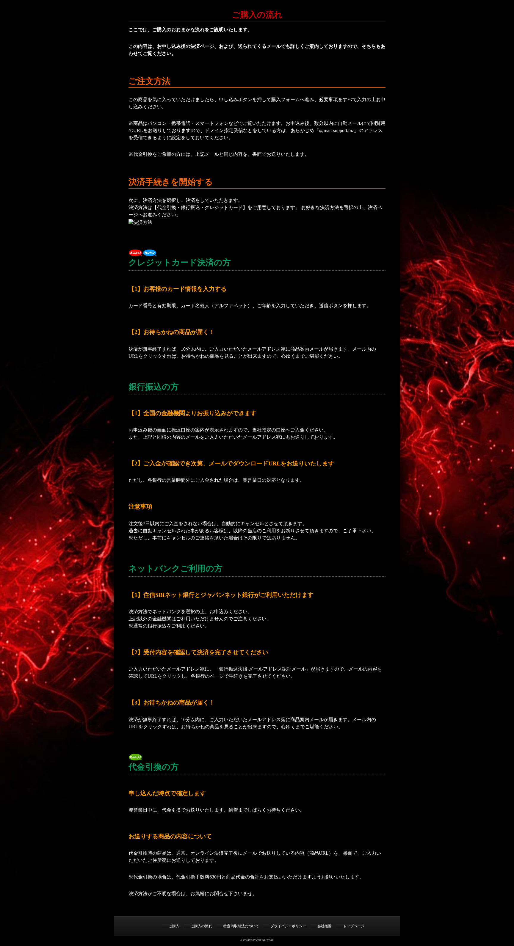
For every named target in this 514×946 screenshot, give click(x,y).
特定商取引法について (241, 926)
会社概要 (324, 926)
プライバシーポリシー (288, 926)
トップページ (353, 926)
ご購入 (174, 926)
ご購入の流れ (201, 926)
